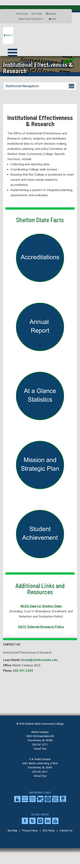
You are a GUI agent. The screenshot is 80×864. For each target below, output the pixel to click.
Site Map (12, 830)
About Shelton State (30, 18)
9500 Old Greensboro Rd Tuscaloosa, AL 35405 (40, 738)
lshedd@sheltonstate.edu (39, 660)
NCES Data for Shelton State (41, 606)
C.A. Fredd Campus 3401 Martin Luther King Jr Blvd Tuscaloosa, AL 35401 (40, 763)
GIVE (54, 18)
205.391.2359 (23, 671)
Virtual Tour (40, 748)
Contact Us (66, 830)
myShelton (21, 13)
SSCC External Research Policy (41, 627)
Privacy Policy (30, 830)
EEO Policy (49, 830)
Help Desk (36, 13)
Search (52, 13)
